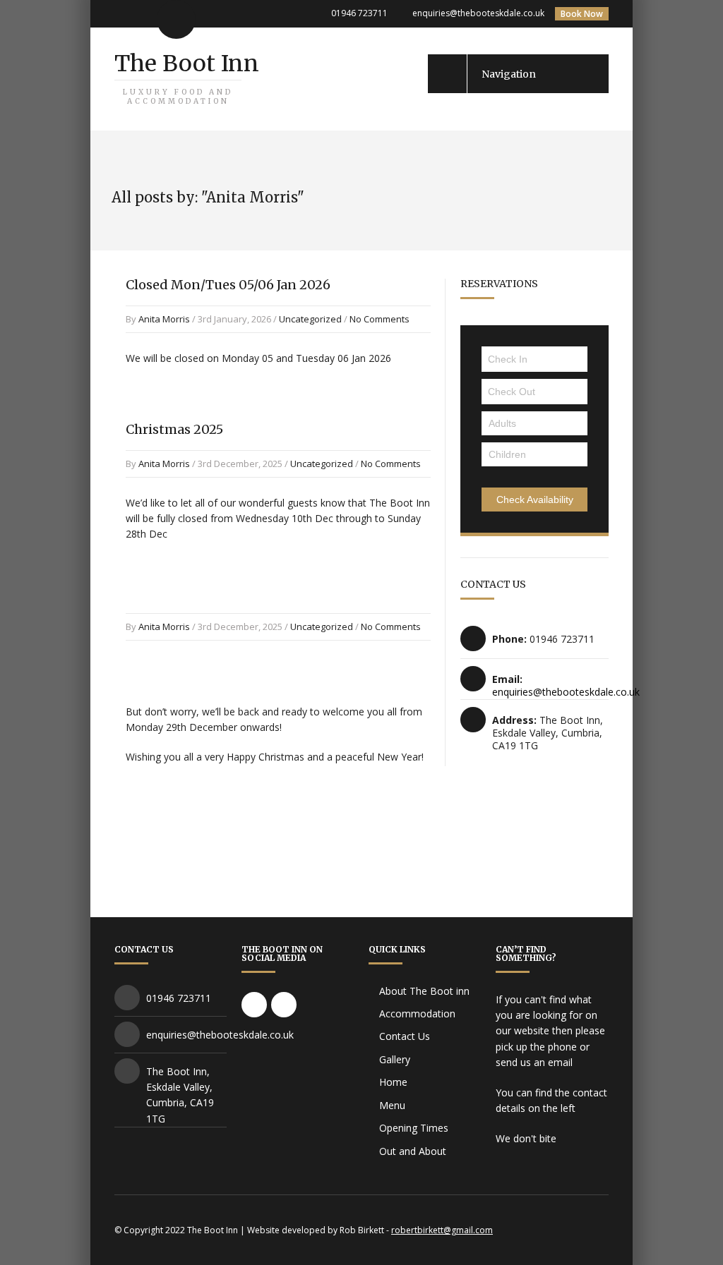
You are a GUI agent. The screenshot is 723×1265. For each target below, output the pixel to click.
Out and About (412, 1151)
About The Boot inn (424, 991)
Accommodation (417, 1013)
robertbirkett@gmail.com (442, 1230)
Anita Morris (164, 319)
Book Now (582, 14)
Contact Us (404, 1036)
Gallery (394, 1059)
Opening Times (413, 1127)
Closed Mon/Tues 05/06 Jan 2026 (228, 285)
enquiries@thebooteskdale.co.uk (478, 13)
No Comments (379, 319)
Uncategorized (310, 319)
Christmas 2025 (174, 429)
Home (393, 1082)
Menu (392, 1105)
